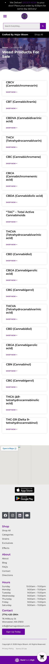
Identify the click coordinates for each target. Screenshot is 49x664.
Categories (7, 534)
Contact (6, 571)
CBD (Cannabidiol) (19, 254)
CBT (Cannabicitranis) (21, 101)
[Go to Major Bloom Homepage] (24, 16)
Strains (5, 539)
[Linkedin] (19, 515)
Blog (4, 562)
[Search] (43, 26)
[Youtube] (27, 515)
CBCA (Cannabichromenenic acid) (21, 176)
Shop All (6, 530)
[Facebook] (5, 515)
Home (5, 47)
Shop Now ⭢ (11, 92)
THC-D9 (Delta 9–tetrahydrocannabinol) (22, 421)
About (5, 558)
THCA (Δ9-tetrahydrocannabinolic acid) (22, 400)
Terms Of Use (21, 649)
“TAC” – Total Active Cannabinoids (20, 213)
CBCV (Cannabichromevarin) (22, 84)
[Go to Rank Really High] (24, 660)
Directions (7, 575)
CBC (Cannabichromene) (23, 156)
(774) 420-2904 (10, 614)
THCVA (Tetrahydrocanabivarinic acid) (23, 235)
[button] (5, 16)
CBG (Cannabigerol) (20, 289)
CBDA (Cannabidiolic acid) (24, 195)
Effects (5, 548)
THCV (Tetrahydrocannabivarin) (24, 139)
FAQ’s (5, 567)
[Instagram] (12, 515)
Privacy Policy (8, 649)
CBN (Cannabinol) (18, 364)
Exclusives (7, 543)
